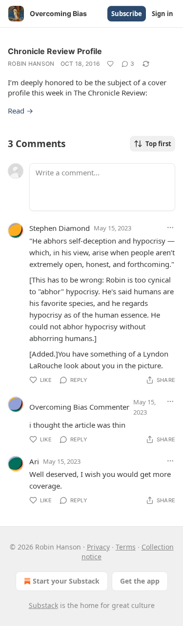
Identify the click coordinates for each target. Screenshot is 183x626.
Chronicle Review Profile (55, 51)
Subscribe (126, 13)
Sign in (162, 13)
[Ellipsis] (170, 227)
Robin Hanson (31, 63)
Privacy (98, 546)
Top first (158, 143)
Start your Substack (66, 581)
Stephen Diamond (59, 228)
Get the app (140, 581)
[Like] (110, 64)
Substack (43, 605)
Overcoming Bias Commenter (79, 407)
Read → (20, 110)
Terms (126, 546)
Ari (34, 461)
